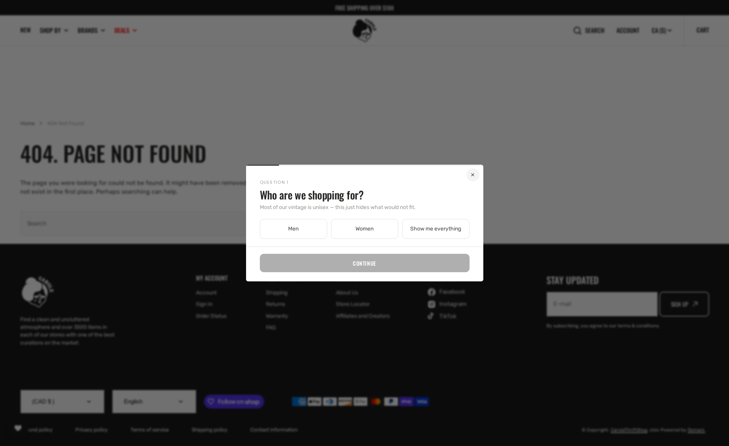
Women (364, 228)
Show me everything (435, 228)
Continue (364, 263)
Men (293, 228)
